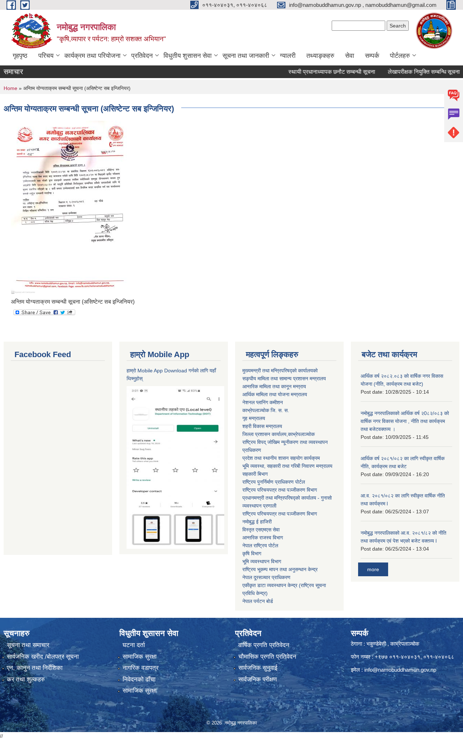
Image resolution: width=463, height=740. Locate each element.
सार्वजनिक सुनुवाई (257, 667)
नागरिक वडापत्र (140, 667)
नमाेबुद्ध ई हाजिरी (257, 522)
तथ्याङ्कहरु (320, 55)
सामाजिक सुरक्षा (140, 656)
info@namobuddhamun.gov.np (400, 670)
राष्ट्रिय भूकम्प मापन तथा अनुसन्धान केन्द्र (280, 569)
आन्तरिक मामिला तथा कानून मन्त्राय (274, 386)
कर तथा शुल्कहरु (26, 679)
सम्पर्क (372, 55)
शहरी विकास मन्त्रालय (262, 426)
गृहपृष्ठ (20, 55)
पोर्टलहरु (400, 55)
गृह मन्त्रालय (253, 418)
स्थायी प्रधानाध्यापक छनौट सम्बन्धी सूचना (320, 72)
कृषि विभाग (251, 553)
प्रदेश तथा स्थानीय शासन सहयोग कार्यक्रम (281, 458)
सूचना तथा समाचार (28, 645)
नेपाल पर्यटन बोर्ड (257, 601)
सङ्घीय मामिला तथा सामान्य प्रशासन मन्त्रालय (284, 378)
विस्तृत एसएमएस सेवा (261, 529)
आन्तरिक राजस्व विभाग (262, 537)
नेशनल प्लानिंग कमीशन (262, 402)
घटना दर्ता (134, 645)
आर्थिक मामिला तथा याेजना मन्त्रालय (274, 394)
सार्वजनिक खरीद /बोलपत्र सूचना (43, 656)
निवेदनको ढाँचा (139, 679)
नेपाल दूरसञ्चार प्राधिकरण (266, 577)
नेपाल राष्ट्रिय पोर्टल (260, 545)
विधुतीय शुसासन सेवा (187, 55)
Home (10, 88)
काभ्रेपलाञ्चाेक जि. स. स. (265, 410)
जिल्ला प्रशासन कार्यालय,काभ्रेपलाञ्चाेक (278, 434)
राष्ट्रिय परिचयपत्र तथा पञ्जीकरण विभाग (279, 490)
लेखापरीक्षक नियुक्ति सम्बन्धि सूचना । (415, 72)
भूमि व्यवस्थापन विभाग (261, 561)
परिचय (46, 55)
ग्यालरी (288, 55)
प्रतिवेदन (142, 55)
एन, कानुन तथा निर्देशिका (35, 667)
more (373, 569)
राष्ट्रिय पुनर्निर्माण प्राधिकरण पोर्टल (273, 482)
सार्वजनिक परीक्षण (257, 679)
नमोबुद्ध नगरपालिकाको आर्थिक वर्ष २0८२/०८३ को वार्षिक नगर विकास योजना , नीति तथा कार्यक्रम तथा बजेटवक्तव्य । (405, 421)
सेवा (349, 55)
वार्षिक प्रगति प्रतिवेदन (263, 645)
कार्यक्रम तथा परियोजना (92, 55)
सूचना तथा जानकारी (245, 55)
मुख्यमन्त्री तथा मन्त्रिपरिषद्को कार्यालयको (280, 370)
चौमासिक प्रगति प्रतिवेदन (267, 656)
